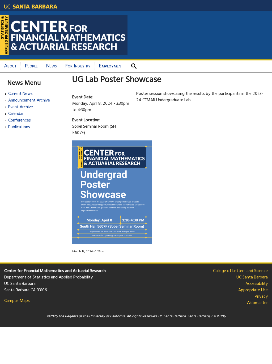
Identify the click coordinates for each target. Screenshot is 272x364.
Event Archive (20, 107)
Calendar (16, 113)
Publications (19, 127)
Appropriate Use (253, 290)
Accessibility (256, 283)
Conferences (19, 120)
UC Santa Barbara (252, 277)
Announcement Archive (29, 100)
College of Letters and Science (240, 271)
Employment (111, 66)
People (31, 66)
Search (136, 66)
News (51, 66)
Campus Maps (17, 300)
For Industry (78, 66)
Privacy (261, 296)
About (10, 66)
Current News (20, 93)
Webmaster (257, 303)
